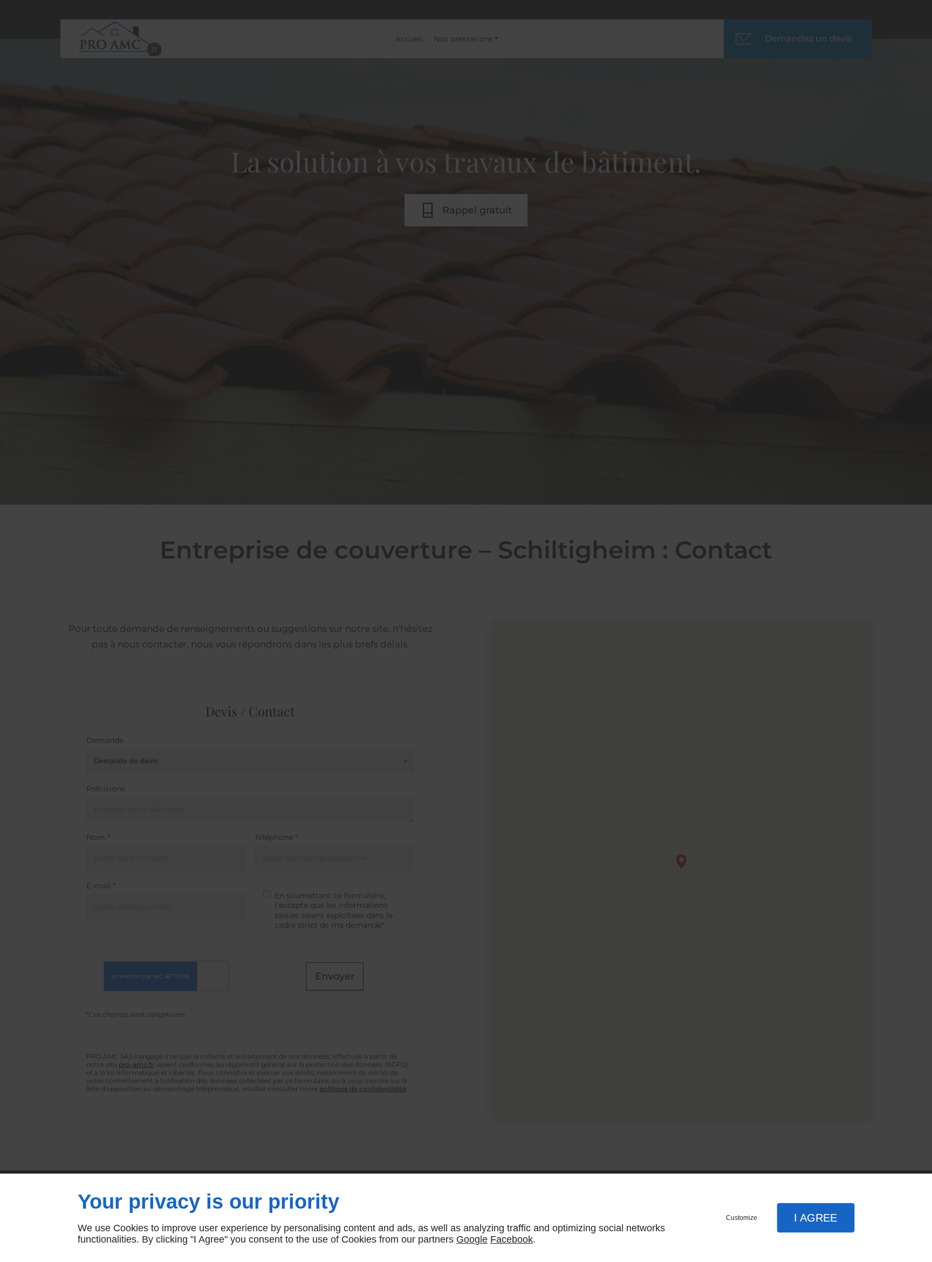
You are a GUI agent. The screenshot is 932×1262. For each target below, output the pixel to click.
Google (472, 1239)
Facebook (511, 1239)
